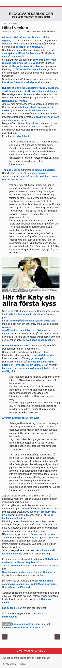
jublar (5, 317)
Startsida (6, 23)
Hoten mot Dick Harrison (15, 345)
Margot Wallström (15, 37)
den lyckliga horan (45, 170)
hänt (37, 624)
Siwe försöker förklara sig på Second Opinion (27, 572)
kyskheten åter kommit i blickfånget (25, 314)
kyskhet (6, 627)
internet (46, 624)
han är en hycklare (37, 173)
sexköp (30, 627)
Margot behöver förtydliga (26, 66)
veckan (39, 627)
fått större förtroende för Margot (33, 69)
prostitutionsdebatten (45, 91)
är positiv (31, 123)
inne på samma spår (13, 56)
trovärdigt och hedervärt (29, 47)
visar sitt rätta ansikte (43, 355)
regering (6, 40)
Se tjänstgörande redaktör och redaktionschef (26, 658)
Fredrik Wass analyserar (43, 584)
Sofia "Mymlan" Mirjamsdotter (41, 32)
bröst (27, 624)
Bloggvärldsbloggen (31, 14)
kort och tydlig (22, 136)
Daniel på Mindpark (19, 587)
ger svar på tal (38, 358)
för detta (22, 101)
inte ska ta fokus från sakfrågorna (20, 82)
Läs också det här (12, 608)
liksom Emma (33, 365)
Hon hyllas (8, 101)
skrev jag (28, 512)
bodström (17, 624)
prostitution (18, 627)
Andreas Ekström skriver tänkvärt (20, 418)
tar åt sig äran (27, 94)
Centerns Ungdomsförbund (30, 88)
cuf (32, 624)
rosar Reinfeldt (33, 37)
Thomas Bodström (12, 170)
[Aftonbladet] (13, 3)
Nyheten (6, 88)
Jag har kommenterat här (16, 565)
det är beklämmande (36, 110)
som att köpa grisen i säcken (38, 340)
